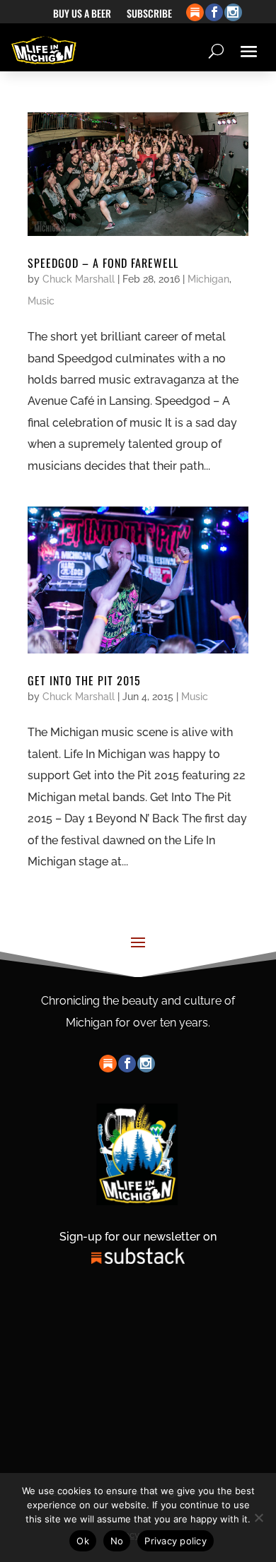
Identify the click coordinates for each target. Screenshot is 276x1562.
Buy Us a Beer (82, 14)
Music (41, 301)
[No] (258, 1517)
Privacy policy (175, 1540)
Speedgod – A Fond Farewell (103, 262)
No (117, 1540)
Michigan (208, 279)
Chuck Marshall (78, 279)
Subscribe (149, 14)
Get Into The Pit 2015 (84, 680)
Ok (82, 1540)
